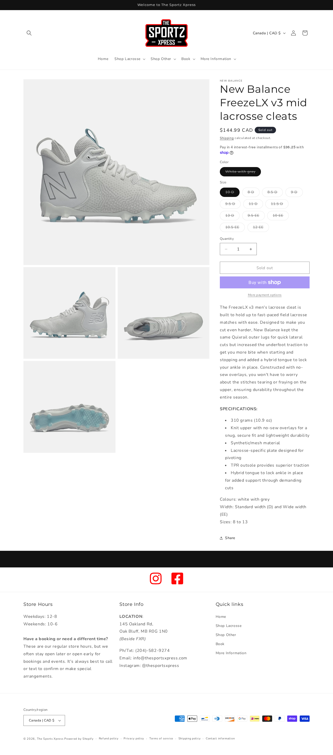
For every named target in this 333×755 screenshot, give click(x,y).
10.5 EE (235, 228)
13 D (232, 216)
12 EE (261, 228)
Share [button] (230, 537)
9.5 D (233, 205)
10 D (232, 193)
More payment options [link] (265, 295)
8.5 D (275, 193)
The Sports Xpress (50, 739)
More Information (231, 653)
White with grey (243, 172)
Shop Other (226, 634)
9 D (297, 193)
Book (220, 643)
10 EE (281, 216)
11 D (256, 205)
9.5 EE (256, 216)
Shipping (227, 138)
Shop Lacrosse (229, 625)
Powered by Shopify (79, 739)
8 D (254, 193)
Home (221, 616)
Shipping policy (189, 738)
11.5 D (280, 205)
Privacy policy (134, 738)
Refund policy (109, 738)
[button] (29, 33)
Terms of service (161, 738)
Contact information (220, 738)
